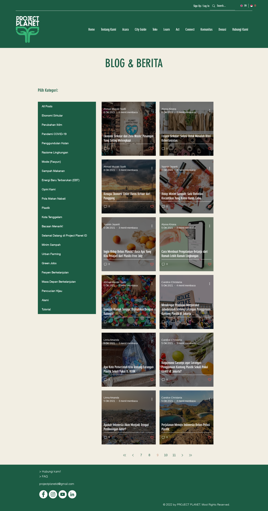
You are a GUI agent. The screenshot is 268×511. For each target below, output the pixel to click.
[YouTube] (62, 494)
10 (166, 455)
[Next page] (182, 455)
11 (174, 455)
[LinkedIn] (72, 494)
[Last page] (190, 455)
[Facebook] (43, 494)
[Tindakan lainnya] (153, 110)
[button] (108, 30)
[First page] (124, 455)
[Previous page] (132, 455)
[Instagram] (53, 494)
